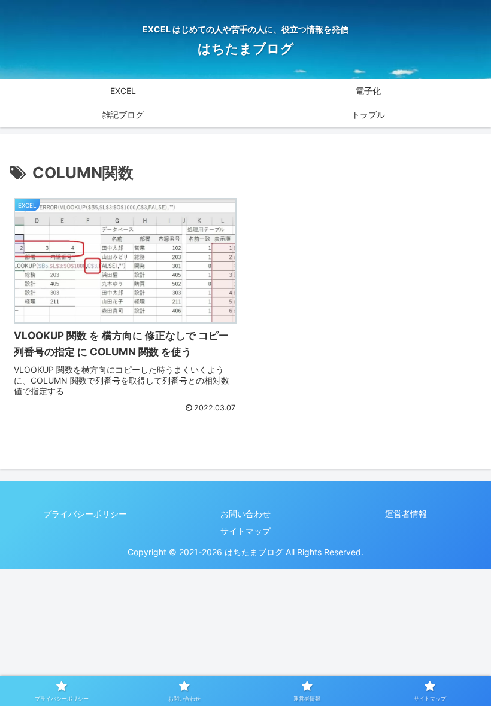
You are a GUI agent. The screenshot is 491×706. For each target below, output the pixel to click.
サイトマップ (245, 531)
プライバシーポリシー (85, 514)
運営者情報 (406, 514)
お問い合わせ (245, 514)
